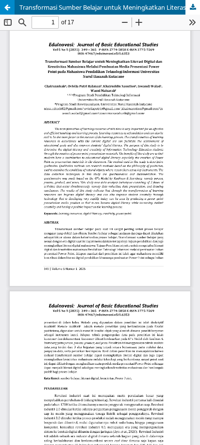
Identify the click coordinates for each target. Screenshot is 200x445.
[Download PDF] (192, 7)
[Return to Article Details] (7, 7)
